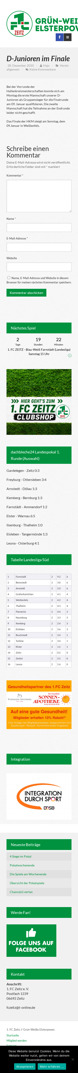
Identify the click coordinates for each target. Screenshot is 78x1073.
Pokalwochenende (22, 865)
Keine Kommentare (42, 69)
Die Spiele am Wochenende (28, 874)
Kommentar (14, 175)
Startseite (12, 1035)
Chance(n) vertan (21, 892)
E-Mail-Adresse (17, 238)
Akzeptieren (24, 1066)
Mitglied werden (16, 1040)
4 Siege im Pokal (20, 856)
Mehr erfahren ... (52, 1066)
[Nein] (72, 1059)
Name (11, 218)
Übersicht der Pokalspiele (27, 883)
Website (11, 258)
